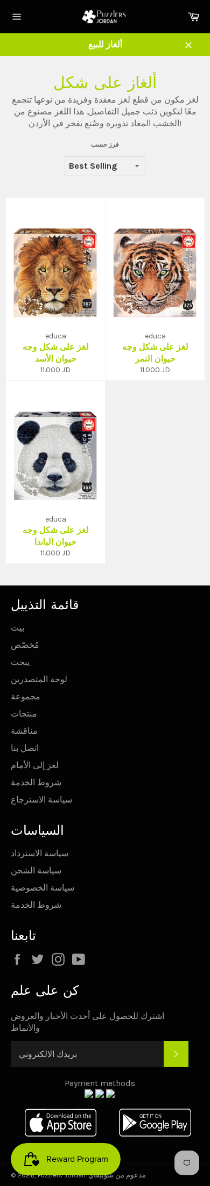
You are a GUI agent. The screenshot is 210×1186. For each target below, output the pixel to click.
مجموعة (25, 696)
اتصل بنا (25, 748)
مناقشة (24, 731)
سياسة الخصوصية (42, 888)
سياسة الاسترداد (39, 853)
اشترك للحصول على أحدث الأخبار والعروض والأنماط (87, 1022)
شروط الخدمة (36, 782)
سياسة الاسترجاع (41, 799)
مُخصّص (25, 645)
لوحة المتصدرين (39, 679)
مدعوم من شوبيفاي (117, 1175)
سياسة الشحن (36, 870)
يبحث (20, 662)
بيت (17, 628)
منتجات (24, 713)
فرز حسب (105, 144)
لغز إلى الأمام (35, 765)
